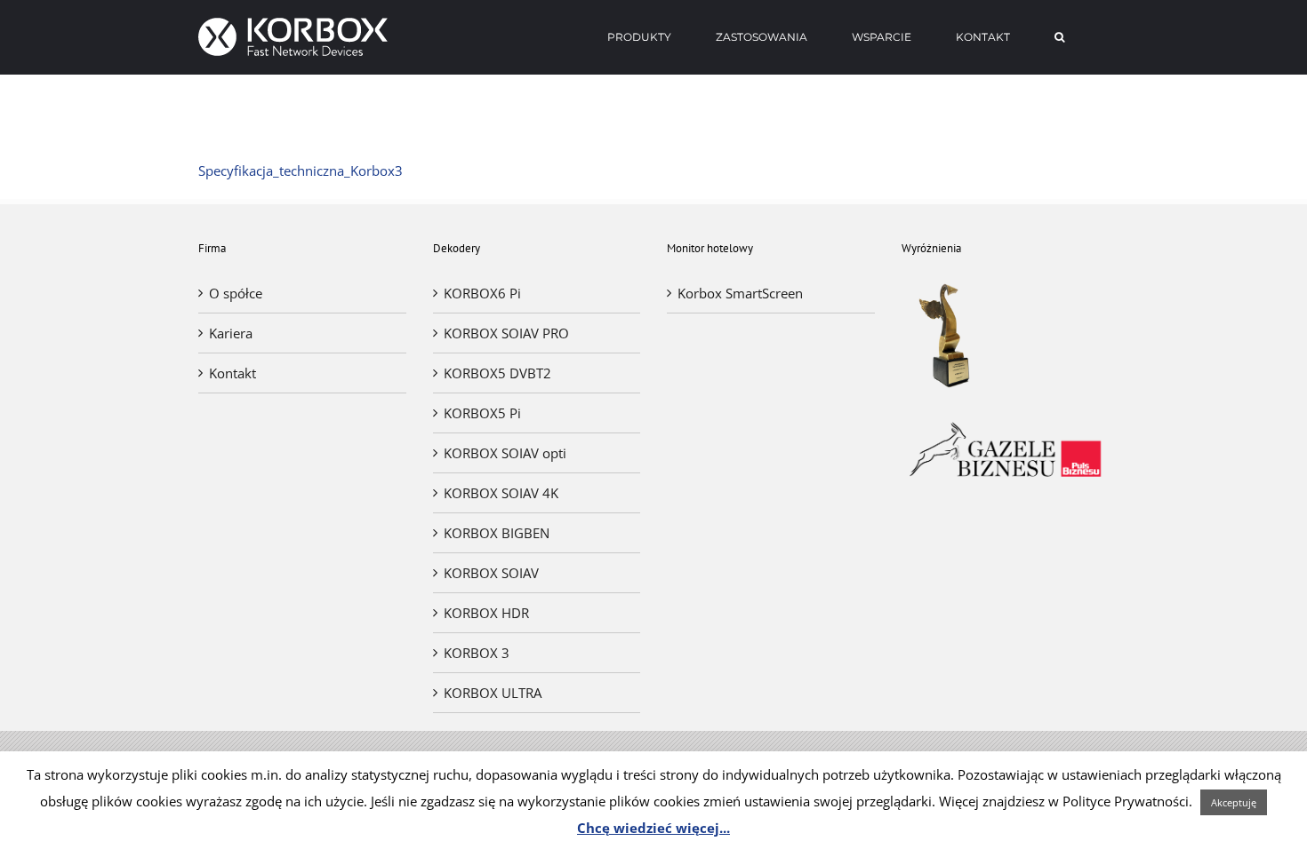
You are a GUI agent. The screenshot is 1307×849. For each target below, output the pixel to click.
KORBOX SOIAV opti (505, 453)
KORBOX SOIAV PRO (506, 333)
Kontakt (232, 373)
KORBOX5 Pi (482, 413)
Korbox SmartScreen (740, 293)
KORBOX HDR (486, 613)
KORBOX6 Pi (482, 293)
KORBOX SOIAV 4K (501, 493)
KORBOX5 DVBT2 (497, 373)
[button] (1059, 37)
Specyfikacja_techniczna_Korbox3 (300, 170)
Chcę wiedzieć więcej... (653, 828)
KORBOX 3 (476, 653)
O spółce (235, 293)
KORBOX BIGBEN (496, 533)
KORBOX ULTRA (492, 693)
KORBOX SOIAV (491, 573)
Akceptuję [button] (1233, 802)
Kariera (231, 333)
